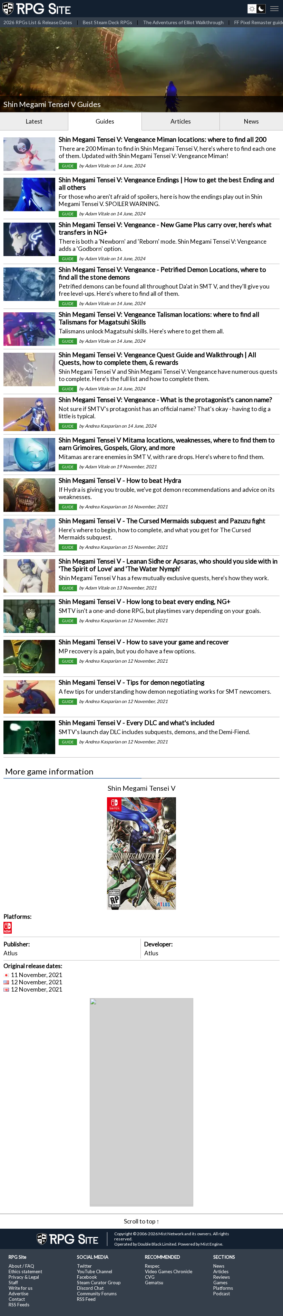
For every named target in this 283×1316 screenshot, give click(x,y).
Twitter (84, 1266)
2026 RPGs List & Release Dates (37, 22)
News (251, 121)
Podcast (221, 1293)
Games (220, 1282)
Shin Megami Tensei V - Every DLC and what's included (136, 723)
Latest (34, 121)
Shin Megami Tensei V (142, 788)
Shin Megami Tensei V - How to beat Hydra (120, 480)
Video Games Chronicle (168, 1271)
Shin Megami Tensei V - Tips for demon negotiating (131, 682)
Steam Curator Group (99, 1282)
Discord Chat (90, 1288)
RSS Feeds (19, 1304)
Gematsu (154, 1282)
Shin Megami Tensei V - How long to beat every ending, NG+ (145, 601)
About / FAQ (21, 1266)
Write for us (20, 1288)
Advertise (18, 1293)
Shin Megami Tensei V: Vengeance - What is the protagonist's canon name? (165, 399)
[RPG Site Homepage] (37, 9)
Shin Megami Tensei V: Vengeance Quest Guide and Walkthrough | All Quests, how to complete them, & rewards (157, 358)
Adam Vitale (97, 165)
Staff (13, 1282)
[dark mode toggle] (256, 8)
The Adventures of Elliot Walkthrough (183, 22)
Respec (152, 1266)
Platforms (223, 1288)
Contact (17, 1299)
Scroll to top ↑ (141, 1221)
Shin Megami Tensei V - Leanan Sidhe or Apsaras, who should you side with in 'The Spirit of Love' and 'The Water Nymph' (168, 565)
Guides (105, 121)
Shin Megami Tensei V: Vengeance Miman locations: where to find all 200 (162, 139)
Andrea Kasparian (102, 426)
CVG (150, 1277)
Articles (180, 121)
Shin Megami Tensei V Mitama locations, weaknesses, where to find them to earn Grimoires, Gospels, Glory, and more (167, 443)
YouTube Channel (94, 1271)
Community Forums (97, 1293)
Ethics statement (25, 1271)
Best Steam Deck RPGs (107, 22)
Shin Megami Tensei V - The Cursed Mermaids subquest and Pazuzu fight (162, 521)
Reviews (221, 1277)
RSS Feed (86, 1299)
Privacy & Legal (24, 1277)
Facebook (87, 1277)
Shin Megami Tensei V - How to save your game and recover (144, 642)
